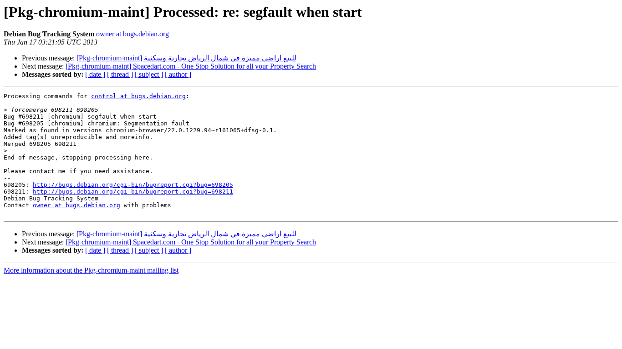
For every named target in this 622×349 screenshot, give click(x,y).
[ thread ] (120, 74)
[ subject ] (149, 74)
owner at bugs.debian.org (132, 34)
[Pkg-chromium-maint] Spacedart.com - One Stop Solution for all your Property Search (191, 66)
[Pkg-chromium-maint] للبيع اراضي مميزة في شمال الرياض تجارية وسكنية (186, 58)
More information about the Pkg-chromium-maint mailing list (91, 270)
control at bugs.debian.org (138, 96)
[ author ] (178, 74)
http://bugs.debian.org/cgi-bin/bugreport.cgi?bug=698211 (133, 191)
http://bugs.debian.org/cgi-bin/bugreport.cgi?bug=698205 (133, 184)
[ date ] (95, 74)
